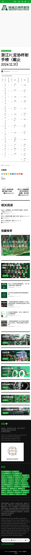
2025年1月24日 (15, 71)
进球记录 (3, 178)
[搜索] (3, 1)
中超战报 (25, 475)
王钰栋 (17, 484)
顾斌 (18, 494)
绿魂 (4, 490)
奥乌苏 (25, 479)
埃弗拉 (18, 479)
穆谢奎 (10, 486)
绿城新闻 (25, 486)
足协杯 (9, 50)
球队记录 (4, 50)
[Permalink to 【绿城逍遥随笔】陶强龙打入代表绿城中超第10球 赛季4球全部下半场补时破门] (4, 304)
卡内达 (4, 479)
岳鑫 (17, 481)
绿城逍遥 (21, 488)
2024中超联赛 (6, 471)
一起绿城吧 (17, 475)
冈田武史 (18, 477)
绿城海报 (5, 488)
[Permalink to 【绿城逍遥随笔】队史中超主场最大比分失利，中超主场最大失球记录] (4, 323)
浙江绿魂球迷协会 (7, 484)
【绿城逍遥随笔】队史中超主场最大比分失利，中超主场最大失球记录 (18, 323)
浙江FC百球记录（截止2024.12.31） (11, 220)
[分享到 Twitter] (15, 174)
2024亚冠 (15, 471)
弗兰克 (24, 481)
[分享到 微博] (4, 174)
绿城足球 (13, 488)
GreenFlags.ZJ (7, 475)
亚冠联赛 (10, 477)
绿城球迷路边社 (7, 71)
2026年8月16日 (18, 287)
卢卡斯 (11, 479)
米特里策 (17, 486)
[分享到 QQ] (2, 174)
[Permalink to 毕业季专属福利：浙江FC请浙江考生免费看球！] (4, 314)
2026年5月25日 (18, 326)
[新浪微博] (25, 1)
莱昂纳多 (16, 490)
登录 (15, 1)
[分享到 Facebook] (13, 174)
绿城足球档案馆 (13, 551)
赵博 (4, 492)
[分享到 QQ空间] (8, 174)
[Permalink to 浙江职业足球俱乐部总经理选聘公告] (4, 295)
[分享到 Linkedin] (11, 174)
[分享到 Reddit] (19, 174)
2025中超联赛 (6, 473)
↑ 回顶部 (15, 553)
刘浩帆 (26, 477)
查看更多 (5, 342)
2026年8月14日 (18, 296)
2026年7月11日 (18, 315)
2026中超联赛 (17, 473)
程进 (4, 486)
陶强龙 (12, 494)
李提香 (11, 483)
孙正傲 (11, 481)
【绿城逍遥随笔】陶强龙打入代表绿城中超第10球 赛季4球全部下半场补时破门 (19, 303)
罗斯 (9, 490)
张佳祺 (4, 483)
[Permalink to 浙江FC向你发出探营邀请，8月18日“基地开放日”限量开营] (4, 286)
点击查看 (5, 275)
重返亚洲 (18, 492)
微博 (8, 515)
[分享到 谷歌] (17, 174)
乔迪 (4, 477)
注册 (19, 1)
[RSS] (22, 1)
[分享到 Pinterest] (22, 174)
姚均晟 (4, 481)
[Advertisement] (15, 28)
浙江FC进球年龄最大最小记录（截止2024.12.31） (15, 216)
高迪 (24, 494)
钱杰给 (26, 492)
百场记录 (24, 484)
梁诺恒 (18, 483)
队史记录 (5, 494)
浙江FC (25, 483)
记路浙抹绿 (25, 490)
